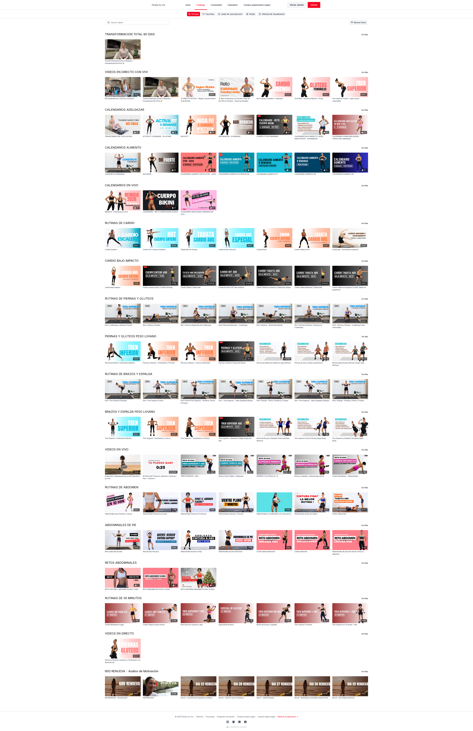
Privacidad (210, 717)
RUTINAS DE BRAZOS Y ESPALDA (128, 374)
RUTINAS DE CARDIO (120, 223)
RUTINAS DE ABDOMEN (121, 487)
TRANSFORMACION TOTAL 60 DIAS (130, 34)
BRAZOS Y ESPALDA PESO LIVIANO (130, 411)
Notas (252, 14)
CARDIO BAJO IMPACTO (122, 260)
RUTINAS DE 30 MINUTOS (123, 598)
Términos (199, 717)
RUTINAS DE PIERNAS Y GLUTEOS (129, 298)
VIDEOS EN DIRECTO (119, 633)
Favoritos (209, 14)
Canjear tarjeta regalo (266, 717)
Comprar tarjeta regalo (246, 717)
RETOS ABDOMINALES (121, 562)
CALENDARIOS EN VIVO (121, 185)
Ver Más (364, 35)
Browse (195, 14)
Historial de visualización (273, 14)
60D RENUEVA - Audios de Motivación (131, 671)
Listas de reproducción (231, 14)
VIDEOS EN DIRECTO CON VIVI (126, 72)
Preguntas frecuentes (226, 717)
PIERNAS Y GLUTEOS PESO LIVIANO (130, 336)
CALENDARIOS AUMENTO (123, 147)
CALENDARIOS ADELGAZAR (124, 109)
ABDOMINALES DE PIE (120, 525)
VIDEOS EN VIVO (116, 449)
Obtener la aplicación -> (287, 717)
